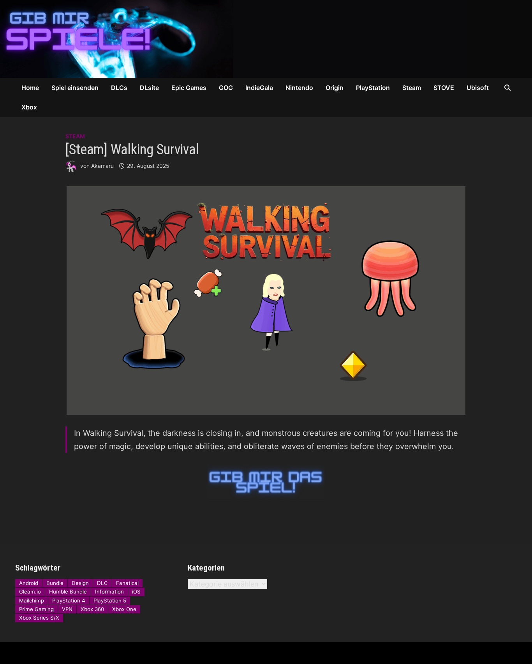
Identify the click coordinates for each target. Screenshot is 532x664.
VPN (67, 609)
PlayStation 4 (68, 600)
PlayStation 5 (109, 600)
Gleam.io (30, 591)
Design (80, 583)
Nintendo (299, 88)
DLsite (149, 88)
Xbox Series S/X (39, 618)
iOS (136, 591)
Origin (335, 88)
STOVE (443, 88)
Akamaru (102, 165)
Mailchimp (31, 600)
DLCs (119, 88)
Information (109, 591)
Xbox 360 (92, 609)
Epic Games (188, 88)
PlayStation (373, 88)
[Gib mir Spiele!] (233, 38)
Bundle (54, 583)
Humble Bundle (68, 591)
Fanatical (127, 583)
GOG (226, 88)
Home (30, 88)
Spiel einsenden (75, 88)
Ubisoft (478, 88)
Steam (411, 88)
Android (28, 583)
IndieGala (259, 88)
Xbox (29, 107)
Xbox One (124, 609)
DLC (102, 583)
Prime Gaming (36, 609)
